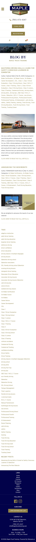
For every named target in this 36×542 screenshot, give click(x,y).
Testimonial (18, 489)
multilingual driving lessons (9, 406)
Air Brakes (28, 78)
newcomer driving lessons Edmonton (12, 280)
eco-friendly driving (7, 377)
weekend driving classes (8, 289)
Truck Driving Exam (7, 444)
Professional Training (7, 100)
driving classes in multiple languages (12, 254)
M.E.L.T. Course (18, 95)
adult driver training (7, 236)
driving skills (5, 93)
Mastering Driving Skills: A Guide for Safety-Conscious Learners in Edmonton (17, 70)
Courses (18, 479)
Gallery (18, 487)
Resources (18, 483)
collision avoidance (7, 341)
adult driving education (8, 239)
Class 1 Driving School (15, 83)
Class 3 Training (6, 90)
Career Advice (5, 301)
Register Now (18, 34)
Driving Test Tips (6, 368)
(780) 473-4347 (19, 20)
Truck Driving (26, 103)
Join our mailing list (18, 511)
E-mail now (18, 26)
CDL (16, 81)
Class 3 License (28, 88)
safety (3, 103)
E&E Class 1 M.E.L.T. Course (15, 183)
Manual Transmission (7, 403)
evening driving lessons (8, 268)
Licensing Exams (6, 397)
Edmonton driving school (8, 260)
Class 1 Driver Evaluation (8, 176)
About (18, 477)
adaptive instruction (7, 233)
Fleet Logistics (5, 391)
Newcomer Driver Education (9, 274)
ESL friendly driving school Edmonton (12, 265)
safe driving (29, 100)
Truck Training (5, 450)
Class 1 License (6, 318)
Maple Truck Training (13, 539)
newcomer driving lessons (9, 277)
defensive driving (6, 245)
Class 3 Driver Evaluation (9, 330)
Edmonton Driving (6, 382)
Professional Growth (25, 98)
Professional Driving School (9, 98)
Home (18, 476)
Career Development (7, 81)
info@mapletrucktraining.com (18, 526)
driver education (6, 251)
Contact (18, 492)
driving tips (13, 93)
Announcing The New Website (14, 167)
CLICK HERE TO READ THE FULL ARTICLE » (15, 159)
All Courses (18, 481)
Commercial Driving (18, 90)
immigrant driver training (8, 271)
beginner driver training (8, 242)
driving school (29, 90)
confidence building (7, 350)
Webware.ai (31, 539)
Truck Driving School (19, 105)
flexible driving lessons (8, 394)
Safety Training (11, 103)
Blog (18, 490)
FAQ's (18, 485)
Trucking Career (12, 107)
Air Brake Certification (15, 173)
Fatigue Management (7, 388)
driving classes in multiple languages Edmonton (15, 359)
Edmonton (10, 95)
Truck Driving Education (24, 185)
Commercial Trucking (7, 347)
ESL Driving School (7, 385)
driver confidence (6, 248)
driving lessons (5, 257)
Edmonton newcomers (7, 263)
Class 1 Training (11, 86)
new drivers (27, 95)
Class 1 (20, 81)
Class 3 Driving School (15, 88)
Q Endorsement (20, 100)
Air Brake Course (19, 78)
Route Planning (6, 423)
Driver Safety (5, 353)
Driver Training (5, 356)
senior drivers (5, 286)
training (19, 103)
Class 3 (19, 86)
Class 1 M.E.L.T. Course (8, 178)
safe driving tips (6, 283)
